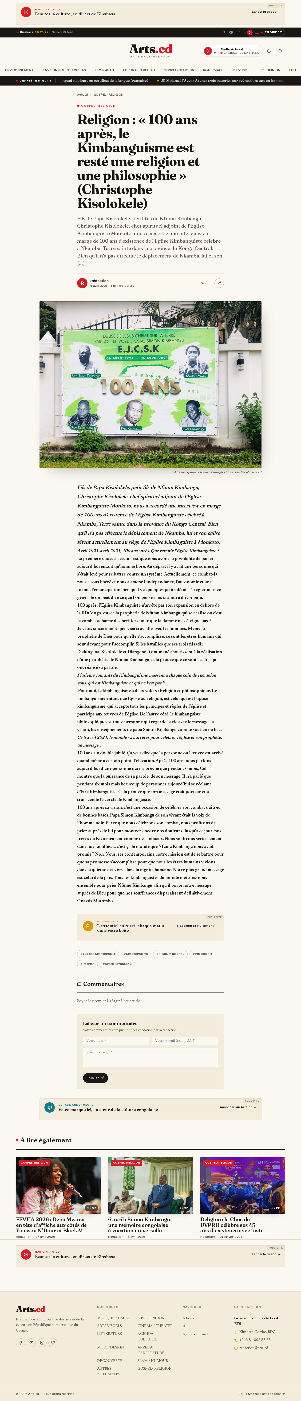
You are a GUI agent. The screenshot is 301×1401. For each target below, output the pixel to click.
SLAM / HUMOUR (153, 1361)
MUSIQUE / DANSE (113, 1318)
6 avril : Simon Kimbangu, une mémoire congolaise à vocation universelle (140, 1225)
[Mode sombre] (269, 51)
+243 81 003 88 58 (255, 1340)
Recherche (191, 1326)
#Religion (87, 964)
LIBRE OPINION (268, 70)
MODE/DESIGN (110, 1347)
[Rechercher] (280, 51)
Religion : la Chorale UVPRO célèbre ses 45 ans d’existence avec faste (231, 1225)
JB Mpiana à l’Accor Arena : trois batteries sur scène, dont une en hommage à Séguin (157, 80)
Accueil (82, 94)
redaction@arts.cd (253, 1348)
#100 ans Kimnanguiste (98, 954)
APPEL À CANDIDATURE (151, 1350)
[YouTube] (231, 32)
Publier (93, 1078)
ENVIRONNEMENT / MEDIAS (64, 70)
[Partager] (219, 283)
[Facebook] (223, 32)
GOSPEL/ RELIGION (179, 70)
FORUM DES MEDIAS (139, 70)
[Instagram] (238, 32)
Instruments (212, 70)
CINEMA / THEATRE (155, 1326)
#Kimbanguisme (136, 954)
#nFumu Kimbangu (170, 954)
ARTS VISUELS (109, 1326)
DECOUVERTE (110, 1361)
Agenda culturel (195, 1334)
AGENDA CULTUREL (147, 1336)
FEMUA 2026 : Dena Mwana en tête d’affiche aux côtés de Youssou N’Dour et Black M (51, 1225)
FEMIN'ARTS (104, 70)
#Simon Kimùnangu (117, 964)
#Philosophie (202, 954)
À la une (189, 1318)
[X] (52, 1342)
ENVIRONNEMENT (19, 70)
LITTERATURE (109, 1334)
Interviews (239, 70)
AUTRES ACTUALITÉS (108, 1371)
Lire (92, 1237)
